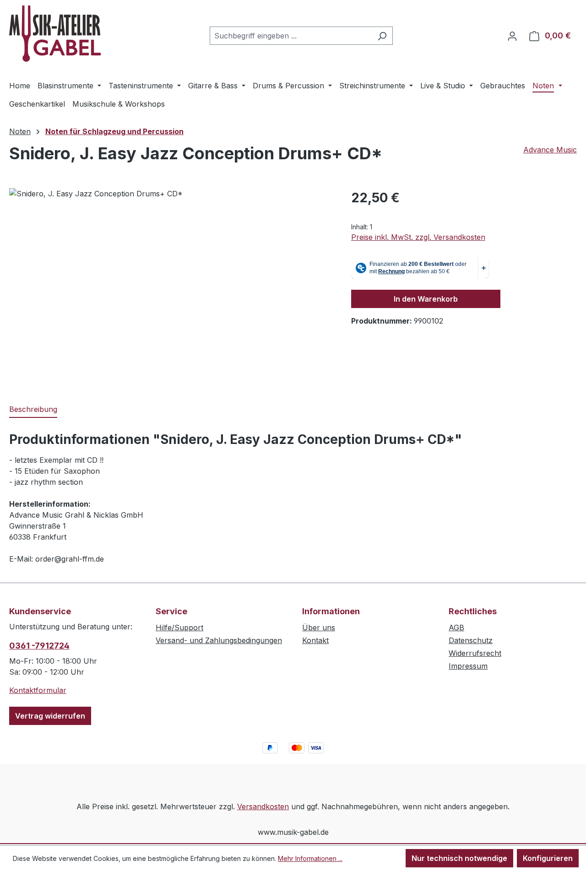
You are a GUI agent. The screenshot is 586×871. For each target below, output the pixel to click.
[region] (171, 286)
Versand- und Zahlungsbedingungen (219, 640)
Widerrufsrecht (475, 653)
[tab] (33, 409)
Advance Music (550, 149)
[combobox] (291, 36)
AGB (456, 627)
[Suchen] (382, 36)
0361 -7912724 (39, 645)
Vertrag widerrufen (50, 715)
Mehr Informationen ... (310, 858)
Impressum (468, 666)
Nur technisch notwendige (459, 858)
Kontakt (315, 640)
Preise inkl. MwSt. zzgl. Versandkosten (418, 237)
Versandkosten (263, 806)
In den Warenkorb (426, 298)
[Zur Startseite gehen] (55, 33)
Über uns (318, 627)
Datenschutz (471, 640)
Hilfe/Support (179, 627)
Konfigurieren (548, 858)
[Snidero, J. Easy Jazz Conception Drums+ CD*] (170, 286)
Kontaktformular (37, 690)
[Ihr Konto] (512, 36)
